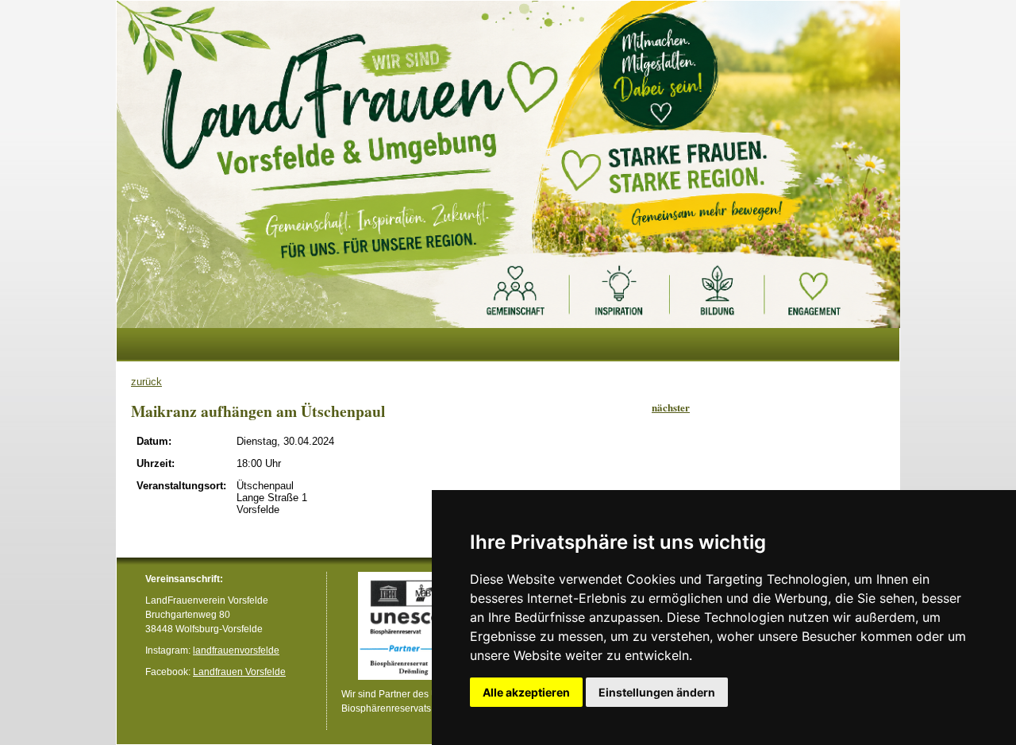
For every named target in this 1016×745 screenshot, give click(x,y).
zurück (146, 382)
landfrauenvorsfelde (236, 650)
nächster (671, 407)
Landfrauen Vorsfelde (239, 671)
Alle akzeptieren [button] (526, 692)
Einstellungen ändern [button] (656, 692)
